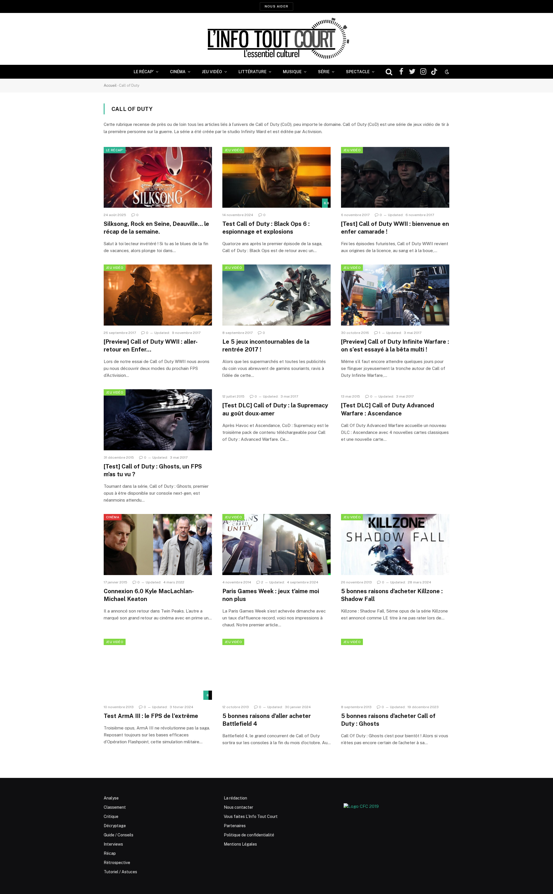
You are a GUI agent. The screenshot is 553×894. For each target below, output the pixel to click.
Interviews (113, 844)
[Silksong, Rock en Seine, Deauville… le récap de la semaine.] (158, 177)
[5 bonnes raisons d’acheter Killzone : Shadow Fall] (395, 544)
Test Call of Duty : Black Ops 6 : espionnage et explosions (266, 227)
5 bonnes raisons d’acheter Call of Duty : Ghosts (388, 719)
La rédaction (235, 798)
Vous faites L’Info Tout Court (251, 816)
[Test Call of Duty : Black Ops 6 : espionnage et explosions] (276, 177)
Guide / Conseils (118, 835)
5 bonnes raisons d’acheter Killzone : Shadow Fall (392, 595)
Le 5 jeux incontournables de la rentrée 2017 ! (265, 345)
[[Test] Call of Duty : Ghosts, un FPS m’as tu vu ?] (158, 419)
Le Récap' (114, 150)
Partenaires (235, 825)
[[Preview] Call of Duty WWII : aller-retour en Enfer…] (158, 295)
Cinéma (177, 71)
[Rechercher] (389, 71)
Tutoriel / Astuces (120, 872)
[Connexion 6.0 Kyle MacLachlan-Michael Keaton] (158, 544)
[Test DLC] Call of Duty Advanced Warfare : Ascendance (387, 409)
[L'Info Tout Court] (276, 39)
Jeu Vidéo (212, 71)
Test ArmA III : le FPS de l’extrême (151, 715)
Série (323, 71)
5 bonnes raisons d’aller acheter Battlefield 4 (266, 719)
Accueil (110, 85)
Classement (115, 807)
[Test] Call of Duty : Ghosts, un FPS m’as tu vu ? (153, 470)
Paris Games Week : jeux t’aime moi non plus (270, 595)
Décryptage (115, 825)
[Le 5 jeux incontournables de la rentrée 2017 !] (276, 295)
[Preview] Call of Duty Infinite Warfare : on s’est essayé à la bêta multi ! (395, 345)
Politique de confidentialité (249, 835)
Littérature (252, 71)
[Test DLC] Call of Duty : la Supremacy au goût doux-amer (275, 409)
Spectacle (358, 71)
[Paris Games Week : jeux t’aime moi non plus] (276, 544)
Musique (292, 71)
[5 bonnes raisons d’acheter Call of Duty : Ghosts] (395, 669)
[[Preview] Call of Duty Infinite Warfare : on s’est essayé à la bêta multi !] (395, 295)
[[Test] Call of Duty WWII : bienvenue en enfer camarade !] (395, 177)
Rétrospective (117, 862)
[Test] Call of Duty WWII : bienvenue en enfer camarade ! (395, 227)
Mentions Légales (240, 844)
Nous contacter (238, 807)
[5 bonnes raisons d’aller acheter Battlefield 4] (276, 669)
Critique (111, 816)
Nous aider (276, 6)
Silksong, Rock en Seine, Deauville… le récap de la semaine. (156, 227)
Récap (110, 853)
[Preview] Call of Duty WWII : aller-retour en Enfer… (151, 345)
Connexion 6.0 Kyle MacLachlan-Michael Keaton (149, 595)
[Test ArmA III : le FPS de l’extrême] (158, 669)
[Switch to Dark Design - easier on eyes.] (446, 71)
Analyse (111, 798)
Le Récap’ (144, 71)
